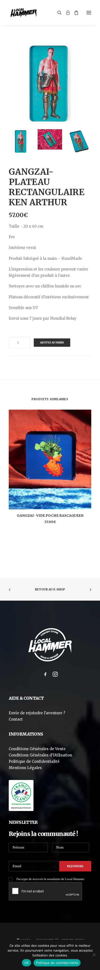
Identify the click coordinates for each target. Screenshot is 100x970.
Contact (16, 719)
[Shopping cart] (74, 12)
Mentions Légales (25, 767)
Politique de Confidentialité (34, 761)
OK (26, 963)
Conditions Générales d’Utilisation (40, 755)
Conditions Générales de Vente (37, 749)
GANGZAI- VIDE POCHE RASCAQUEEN (50, 515)
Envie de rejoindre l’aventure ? (37, 713)
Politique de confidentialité (57, 963)
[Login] (66, 12)
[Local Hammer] (23, 13)
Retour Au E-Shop (50, 589)
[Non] (94, 954)
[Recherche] (57, 12)
